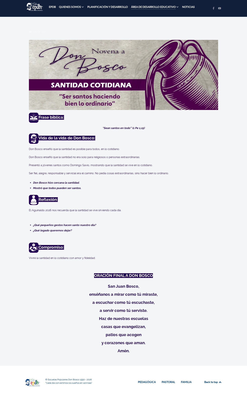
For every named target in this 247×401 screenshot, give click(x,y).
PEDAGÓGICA (147, 382)
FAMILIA (186, 382)
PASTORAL (168, 382)
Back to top (211, 382)
